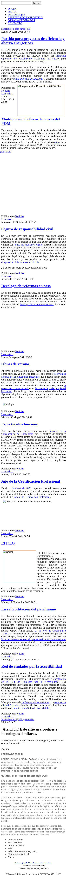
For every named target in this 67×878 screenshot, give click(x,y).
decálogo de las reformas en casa (37, 304)
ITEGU (12, 11)
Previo (11, 719)
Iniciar (4, 719)
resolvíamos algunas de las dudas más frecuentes (33, 375)
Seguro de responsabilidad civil (27, 229)
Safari (10, 848)
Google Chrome (15, 839)
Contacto (48, 863)
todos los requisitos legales (28, 244)
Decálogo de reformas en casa (26, 286)
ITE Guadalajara (16, 14)
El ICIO (8, 543)
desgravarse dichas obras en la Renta (20, 262)
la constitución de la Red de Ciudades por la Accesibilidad (33, 680)
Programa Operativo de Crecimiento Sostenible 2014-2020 (33, 57)
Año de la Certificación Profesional (30, 481)
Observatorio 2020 (21, 488)
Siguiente (26, 719)
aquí (56, 142)
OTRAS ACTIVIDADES (21, 20)
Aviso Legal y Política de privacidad (29, 863)
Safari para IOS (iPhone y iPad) (22, 851)
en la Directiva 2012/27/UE (28, 78)
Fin (32, 719)
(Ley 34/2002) (31, 759)
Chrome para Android (18, 854)
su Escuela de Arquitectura (35, 702)
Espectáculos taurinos (19, 424)
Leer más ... (7, 93)
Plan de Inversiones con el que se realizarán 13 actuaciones (33, 639)
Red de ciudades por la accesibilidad (31, 666)
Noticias (5, 90)
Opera (11, 857)
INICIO (12, 8)
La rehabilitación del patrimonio (28, 609)
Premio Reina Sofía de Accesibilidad (31, 708)
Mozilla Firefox (15, 842)
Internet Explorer (16, 845)
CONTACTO (15, 23)
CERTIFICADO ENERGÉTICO (25, 17)
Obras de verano (15, 364)
